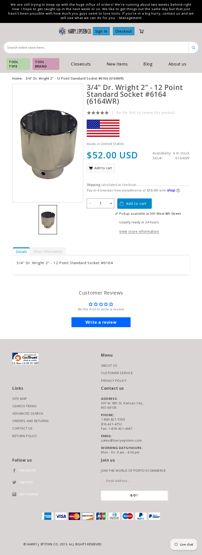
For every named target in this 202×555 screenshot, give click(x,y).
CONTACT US (22, 428)
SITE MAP (19, 398)
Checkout (123, 31)
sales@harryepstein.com (121, 440)
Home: (17, 78)
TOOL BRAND (41, 64)
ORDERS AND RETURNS (30, 421)
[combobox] (96, 47)
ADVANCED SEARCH (27, 413)
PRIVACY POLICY (113, 380)
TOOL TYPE (13, 64)
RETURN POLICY (24, 436)
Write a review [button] (101, 322)
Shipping (93, 185)
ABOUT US (109, 365)
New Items (117, 64)
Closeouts (81, 64)
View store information (139, 231)
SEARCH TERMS (24, 406)
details (21, 251)
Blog (147, 64)
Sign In (101, 31)
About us (177, 64)
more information (48, 251)
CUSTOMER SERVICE (117, 373)
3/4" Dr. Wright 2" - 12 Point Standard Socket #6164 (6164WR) (75, 78)
